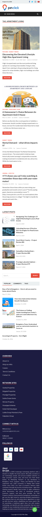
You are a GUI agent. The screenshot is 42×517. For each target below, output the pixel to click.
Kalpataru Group (8, 416)
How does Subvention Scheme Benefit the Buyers (25, 300)
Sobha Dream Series (9, 398)
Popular (7, 283)
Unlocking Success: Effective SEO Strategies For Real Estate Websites (27, 230)
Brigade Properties (9, 391)
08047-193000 (7, 438)
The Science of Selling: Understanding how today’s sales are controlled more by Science (26, 313)
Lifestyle (11, 173)
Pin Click (25, 514)
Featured (5, 51)
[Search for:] (21, 275)
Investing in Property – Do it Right (14, 336)
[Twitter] (32, 2)
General (5, 173)
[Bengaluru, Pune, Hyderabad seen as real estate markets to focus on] (8, 324)
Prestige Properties (9, 395)
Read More (6, 77)
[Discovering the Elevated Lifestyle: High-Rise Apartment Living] (21, 39)
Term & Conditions (9, 371)
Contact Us (6, 375)
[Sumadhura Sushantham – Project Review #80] (8, 251)
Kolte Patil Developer (10, 409)
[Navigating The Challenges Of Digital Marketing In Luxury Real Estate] (8, 217)
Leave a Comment (32, 60)
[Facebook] (29, 2)
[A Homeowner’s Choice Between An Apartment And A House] (21, 96)
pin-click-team (22, 60)
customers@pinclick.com (10, 431)
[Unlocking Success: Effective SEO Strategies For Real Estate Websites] (8, 228)
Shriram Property (8, 402)
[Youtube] (38, 2)
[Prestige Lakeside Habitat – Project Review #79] (8, 262)
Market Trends (14, 51)
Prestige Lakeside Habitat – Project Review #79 (26, 263)
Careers (5, 368)
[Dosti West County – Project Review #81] (8, 240)
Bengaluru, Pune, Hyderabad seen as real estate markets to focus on (27, 326)
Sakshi (15, 117)
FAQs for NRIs (7, 364)
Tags (26, 283)
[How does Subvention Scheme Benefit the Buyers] (7, 299)
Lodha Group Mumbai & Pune (12, 412)
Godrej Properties (9, 388)
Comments (17, 283)
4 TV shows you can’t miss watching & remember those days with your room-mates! (20, 178)
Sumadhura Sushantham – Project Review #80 (25, 252)
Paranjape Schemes (9, 405)
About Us (6, 361)
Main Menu (11, 14)
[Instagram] (35, 2)
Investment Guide (14, 109)
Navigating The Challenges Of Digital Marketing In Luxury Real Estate (27, 219)
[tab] (7, 284)
